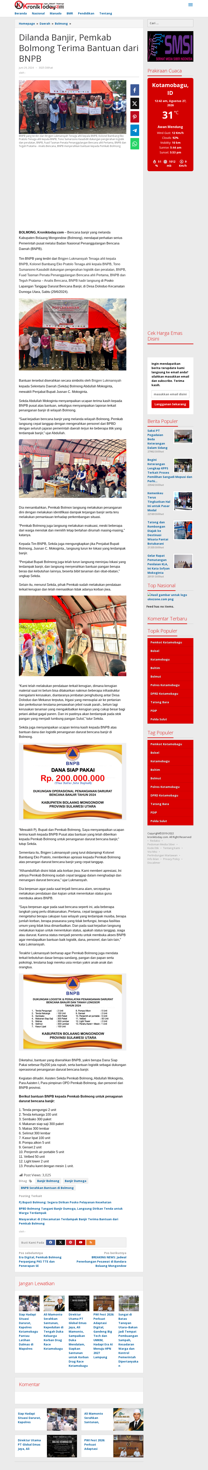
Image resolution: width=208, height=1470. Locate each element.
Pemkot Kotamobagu (166, 642)
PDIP (154, 711)
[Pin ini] (134, 117)
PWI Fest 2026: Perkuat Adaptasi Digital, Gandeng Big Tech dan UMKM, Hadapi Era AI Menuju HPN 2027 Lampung (103, 1335)
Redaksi (155, 840)
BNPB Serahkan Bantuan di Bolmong (47, 1188)
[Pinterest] (70, 1242)
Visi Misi (152, 851)
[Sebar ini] (134, 90)
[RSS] (90, 1242)
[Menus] (190, 5)
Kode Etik (153, 848)
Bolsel (155, 651)
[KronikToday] (39, 5)
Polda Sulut (159, 719)
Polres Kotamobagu (165, 685)
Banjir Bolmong (48, 1181)
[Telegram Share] (134, 130)
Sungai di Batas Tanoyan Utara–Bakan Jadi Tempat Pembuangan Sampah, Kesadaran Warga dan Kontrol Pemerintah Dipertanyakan (128, 1340)
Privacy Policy (171, 859)
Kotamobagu (160, 659)
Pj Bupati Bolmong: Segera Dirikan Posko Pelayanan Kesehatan (65, 1202)
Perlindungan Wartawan (162, 855)
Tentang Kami (171, 848)
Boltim (155, 668)
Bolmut (156, 676)
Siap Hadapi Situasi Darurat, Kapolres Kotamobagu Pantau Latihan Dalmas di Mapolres (28, 1331)
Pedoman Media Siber (161, 844)
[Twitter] (60, 1242)
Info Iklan (153, 859)
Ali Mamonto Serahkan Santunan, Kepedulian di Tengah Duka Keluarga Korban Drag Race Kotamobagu (53, 1331)
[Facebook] (50, 1242)
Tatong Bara (160, 702)
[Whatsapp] (134, 143)
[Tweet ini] (134, 103)
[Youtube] (80, 1242)
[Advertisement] (72, 188)
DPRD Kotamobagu (164, 694)
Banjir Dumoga (75, 1181)
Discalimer (153, 862)
